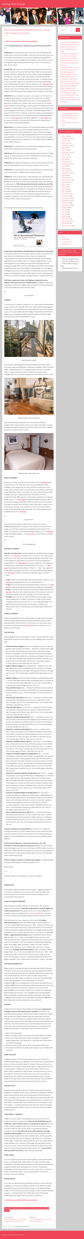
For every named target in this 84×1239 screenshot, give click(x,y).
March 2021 (65, 171)
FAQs (63, 120)
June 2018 (65, 212)
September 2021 (67, 164)
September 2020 (67, 173)
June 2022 (65, 159)
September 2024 (67, 145)
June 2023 (65, 155)
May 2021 (65, 168)
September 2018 (67, 205)
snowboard (29, 1208)
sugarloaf (43, 1208)
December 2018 (67, 198)
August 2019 (65, 182)
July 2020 (64, 175)
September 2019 (67, 180)
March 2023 (65, 157)
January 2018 (66, 223)
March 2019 (65, 191)
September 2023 (67, 152)
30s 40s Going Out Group (22, 1226)
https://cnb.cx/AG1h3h (36, 913)
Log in (64, 237)
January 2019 (66, 196)
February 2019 (66, 194)
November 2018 (67, 200)
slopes (23, 1208)
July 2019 (64, 184)
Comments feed (67, 242)
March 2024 (65, 150)
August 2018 (65, 207)
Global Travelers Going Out (70, 122)
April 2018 (65, 216)
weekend (7, 1210)
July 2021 (64, 166)
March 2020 (65, 177)
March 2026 (65, 136)
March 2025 (65, 143)
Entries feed (65, 239)
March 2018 (65, 219)
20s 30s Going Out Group (69, 113)
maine (6, 1208)
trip (48, 1208)
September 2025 (67, 138)
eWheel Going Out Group (69, 118)
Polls (63, 125)
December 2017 (67, 226)
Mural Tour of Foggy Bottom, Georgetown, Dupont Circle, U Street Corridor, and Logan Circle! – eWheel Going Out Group (70, 46)
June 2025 (65, 141)
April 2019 (65, 189)
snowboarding (36, 1208)
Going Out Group (13, 4)
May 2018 (65, 214)
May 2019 (65, 187)
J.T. (10, 1226)
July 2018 (64, 210)
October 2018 (66, 203)
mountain (11, 1208)
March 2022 (65, 161)
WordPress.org (66, 244)
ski (15, 1208)
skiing (19, 1208)
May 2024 (65, 148)
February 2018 (66, 221)
